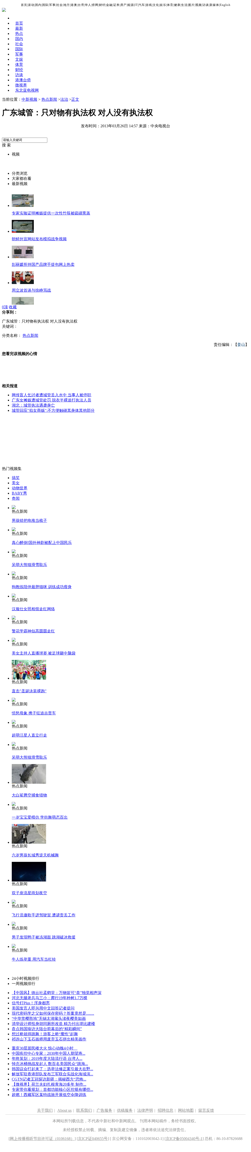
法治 (64, 99)
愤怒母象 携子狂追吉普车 (34, 713)
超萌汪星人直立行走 (29, 735)
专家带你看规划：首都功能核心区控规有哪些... (52, 1089)
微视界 (21, 85)
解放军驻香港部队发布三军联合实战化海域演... (52, 1074)
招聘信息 (165, 1110)
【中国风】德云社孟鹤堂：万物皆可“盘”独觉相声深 (56, 993)
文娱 (19, 59)
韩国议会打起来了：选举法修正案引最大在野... (52, 1069)
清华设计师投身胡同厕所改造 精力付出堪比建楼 (53, 1024)
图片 (191, 5)
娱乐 (163, 5)
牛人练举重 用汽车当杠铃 (34, 959)
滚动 (31, 5)
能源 (130, 5)
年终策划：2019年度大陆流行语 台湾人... (47, 1058)
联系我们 (84, 1110)
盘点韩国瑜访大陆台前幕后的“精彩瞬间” (47, 1029)
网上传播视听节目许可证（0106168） (42, 1139)
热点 (19, 33)
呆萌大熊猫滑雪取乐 (29, 565)
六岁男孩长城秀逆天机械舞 (35, 855)
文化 (156, 5)
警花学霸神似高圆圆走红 (33, 631)
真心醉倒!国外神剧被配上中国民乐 (42, 542)
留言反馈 (206, 1110)
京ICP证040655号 (93, 1139)
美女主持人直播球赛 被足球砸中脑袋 (43, 653)
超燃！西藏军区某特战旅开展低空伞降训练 (49, 1095)
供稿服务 (125, 1110)
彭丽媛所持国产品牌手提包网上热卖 (43, 264)
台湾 (81, 5)
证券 (116, 5)
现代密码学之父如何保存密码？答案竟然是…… (53, 1013)
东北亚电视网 (27, 90)
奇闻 (16, 498)
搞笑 (16, 478)
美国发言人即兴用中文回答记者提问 (43, 1008)
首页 (24, 5)
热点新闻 (49, 99)
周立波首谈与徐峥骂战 (31, 290)
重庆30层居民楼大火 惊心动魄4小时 (44, 1048)
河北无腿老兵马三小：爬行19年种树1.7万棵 (49, 998)
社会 (59, 5)
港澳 (74, 5)
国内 (38, 5)
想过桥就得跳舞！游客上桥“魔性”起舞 (45, 1034)
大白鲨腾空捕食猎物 (29, 795)
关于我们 (45, 1110)
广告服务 (104, 1110)
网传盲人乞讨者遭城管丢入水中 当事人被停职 (51, 395)
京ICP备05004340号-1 (184, 1139)
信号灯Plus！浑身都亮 (31, 1003)
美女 (16, 483)
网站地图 (186, 1110)
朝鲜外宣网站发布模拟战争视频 (39, 239)
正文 (75, 99)
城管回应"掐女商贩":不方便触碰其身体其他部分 (53, 410)
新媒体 (214, 5)
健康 (177, 5)
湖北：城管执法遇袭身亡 (33, 405)
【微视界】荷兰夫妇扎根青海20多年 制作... (49, 1084)
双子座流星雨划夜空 (29, 893)
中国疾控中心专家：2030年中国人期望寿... (48, 1053)
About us (64, 1110)
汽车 (141, 5)
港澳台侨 (23, 80)
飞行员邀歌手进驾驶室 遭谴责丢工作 (43, 915)
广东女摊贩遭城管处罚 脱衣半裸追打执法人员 (51, 400)
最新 (19, 28)
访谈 (205, 5)
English (225, 5)
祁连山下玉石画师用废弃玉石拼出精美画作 (49, 1039)
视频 (198, 5)
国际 (45, 5)
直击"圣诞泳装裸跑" (29, 691)
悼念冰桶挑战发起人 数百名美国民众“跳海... (50, 1064)
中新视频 (29, 99)
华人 (88, 5)
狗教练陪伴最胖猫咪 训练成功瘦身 (42, 587)
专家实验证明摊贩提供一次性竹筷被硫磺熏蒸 (51, 213)
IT (136, 5)
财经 (102, 5)
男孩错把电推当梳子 (29, 520)
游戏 (149, 5)
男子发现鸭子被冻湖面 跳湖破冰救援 (43, 937)
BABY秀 (19, 493)
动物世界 (19, 488)
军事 (52, 5)
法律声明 (145, 1110)
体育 (170, 5)
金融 (109, 5)
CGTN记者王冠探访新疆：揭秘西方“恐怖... (49, 1079)
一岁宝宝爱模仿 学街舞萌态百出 (40, 817)
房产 (123, 5)
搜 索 (6, 145)
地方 (66, 5)
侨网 (95, 5)
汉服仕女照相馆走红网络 (33, 609)
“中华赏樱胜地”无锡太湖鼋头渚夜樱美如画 (49, 1018)
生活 (184, 5)
